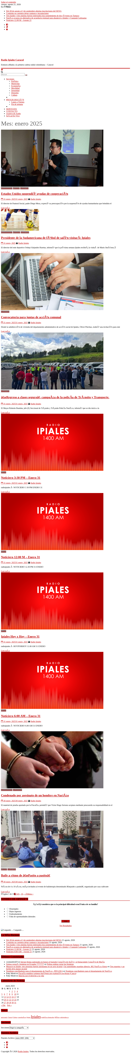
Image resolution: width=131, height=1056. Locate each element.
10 (22, 894)
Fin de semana (17, 104)
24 (15, 1000)
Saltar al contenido (8, 2)
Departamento (6, 188)
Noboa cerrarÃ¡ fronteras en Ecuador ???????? (25, 964)
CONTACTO (12, 111)
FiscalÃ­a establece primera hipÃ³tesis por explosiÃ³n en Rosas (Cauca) (47, 973)
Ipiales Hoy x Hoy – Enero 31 (20, 636)
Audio (3, 472)
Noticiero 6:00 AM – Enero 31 (20, 716)
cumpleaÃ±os (22, 1017)
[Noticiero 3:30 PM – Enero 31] (52, 470)
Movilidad (15, 88)
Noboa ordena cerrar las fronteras (60, 964)
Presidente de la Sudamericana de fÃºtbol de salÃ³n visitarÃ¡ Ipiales (45, 237)
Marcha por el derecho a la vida (31, 976)
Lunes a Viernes (17, 102)
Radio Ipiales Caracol (12, 60)
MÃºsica (57, 1017)
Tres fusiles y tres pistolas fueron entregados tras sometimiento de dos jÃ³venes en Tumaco (42, 16)
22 (10, 1000)
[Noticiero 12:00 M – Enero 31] (52, 549)
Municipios (17, 790)
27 (5, 1003)
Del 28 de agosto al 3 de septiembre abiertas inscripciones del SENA (34, 11)
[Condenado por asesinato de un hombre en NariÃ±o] (52, 787)
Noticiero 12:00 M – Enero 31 (20, 557)
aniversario (4, 1017)
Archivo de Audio (13, 113)
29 (10, 1003)
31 (15, 1003)
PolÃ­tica (14, 81)
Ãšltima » (29, 894)
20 (5, 1000)
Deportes (15, 93)
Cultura (14, 95)
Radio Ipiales (35, 199)
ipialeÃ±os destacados (47, 1017)
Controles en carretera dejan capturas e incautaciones (27, 13)
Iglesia (28, 1017)
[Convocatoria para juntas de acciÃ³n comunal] (52, 309)
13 (5, 997)
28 (8, 1003)
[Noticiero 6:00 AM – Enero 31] (52, 708)
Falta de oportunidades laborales (22, 916)
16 (13, 997)
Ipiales (36, 1016)
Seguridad (15, 90)
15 (10, 997)
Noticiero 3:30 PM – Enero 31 (20, 477)
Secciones (10, 79)
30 (13, 1003)
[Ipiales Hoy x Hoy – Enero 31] (52, 629)
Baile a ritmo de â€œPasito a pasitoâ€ (25, 875)
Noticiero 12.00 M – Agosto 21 (18, 20)
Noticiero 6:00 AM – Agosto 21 (19, 952)
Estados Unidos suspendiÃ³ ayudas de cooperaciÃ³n (34, 193)
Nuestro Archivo (7, 1038)
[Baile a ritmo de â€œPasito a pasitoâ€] (52, 867)
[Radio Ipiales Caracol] (2, 70)
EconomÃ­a (15, 86)
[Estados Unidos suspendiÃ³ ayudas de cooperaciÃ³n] (52, 186)
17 (15, 997)
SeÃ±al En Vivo (13, 116)
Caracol (10, 1017)
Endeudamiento (15, 914)
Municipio (15, 83)
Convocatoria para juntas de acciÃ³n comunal (31, 317)
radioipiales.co (64, 1017)
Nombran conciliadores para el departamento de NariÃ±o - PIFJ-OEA (34, 971)
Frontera (16, 188)
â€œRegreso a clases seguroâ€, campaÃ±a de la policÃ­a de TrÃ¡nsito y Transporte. (55, 397)
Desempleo (13, 909)
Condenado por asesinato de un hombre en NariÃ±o (35, 795)
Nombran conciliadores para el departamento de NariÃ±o (89, 971)
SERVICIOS (11, 109)
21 (8, 1000)
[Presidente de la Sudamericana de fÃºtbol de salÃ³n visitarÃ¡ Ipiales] (20, 230)
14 (8, 997)
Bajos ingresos (15, 911)
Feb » (9, 1005)
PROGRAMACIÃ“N (15, 100)
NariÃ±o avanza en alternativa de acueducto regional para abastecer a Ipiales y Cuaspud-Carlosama (46, 18)
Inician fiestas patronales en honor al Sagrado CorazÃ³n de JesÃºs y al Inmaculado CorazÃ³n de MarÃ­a (63, 962)
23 (13, 1000)
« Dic (3, 1005)
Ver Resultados (65, 926)
